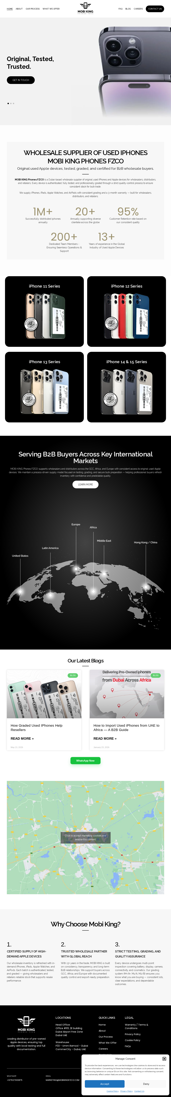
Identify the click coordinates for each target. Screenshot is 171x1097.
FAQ (120, 9)
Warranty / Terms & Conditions (136, 1026)
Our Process (33, 9)
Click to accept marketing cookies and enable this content (85, 837)
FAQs (128, 1046)
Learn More (85, 484)
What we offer (51, 9)
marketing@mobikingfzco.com (62, 1080)
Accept (104, 1083)
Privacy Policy (126, 1091)
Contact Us (139, 1091)
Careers (138, 9)
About (19, 9)
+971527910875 (14, 1080)
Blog (128, 9)
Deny (146, 1083)
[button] (164, 1058)
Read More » (22, 738)
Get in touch (21, 80)
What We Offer (108, 1042)
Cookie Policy (113, 1091)
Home (10, 9)
